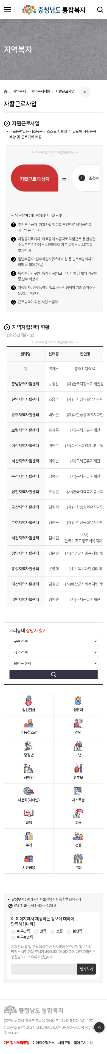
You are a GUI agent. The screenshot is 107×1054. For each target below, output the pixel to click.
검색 (100, 10)
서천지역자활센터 (25, 538)
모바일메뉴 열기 (7, 9)
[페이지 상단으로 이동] (99, 1027)
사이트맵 (64, 1043)
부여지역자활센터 (25, 522)
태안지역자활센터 (25, 599)
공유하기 (85, 92)
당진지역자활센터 (25, 491)
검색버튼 (53, 674)
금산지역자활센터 (25, 507)
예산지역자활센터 (25, 584)
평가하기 (86, 969)
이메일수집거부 (43, 1043)
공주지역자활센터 (25, 414)
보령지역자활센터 (25, 430)
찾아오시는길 (83, 1043)
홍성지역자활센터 (25, 568)
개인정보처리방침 (16, 1043)
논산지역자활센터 (25, 476)
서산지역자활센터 (25, 461)
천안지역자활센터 (25, 399)
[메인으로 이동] (53, 10)
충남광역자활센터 (25, 384)
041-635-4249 (42, 906)
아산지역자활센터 (25, 445)
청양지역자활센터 (25, 553)
